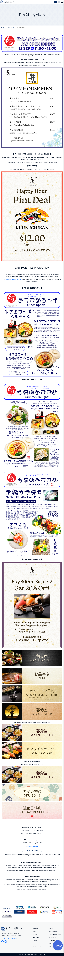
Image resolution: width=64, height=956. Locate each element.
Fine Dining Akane (21, 27)
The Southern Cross (38, 947)
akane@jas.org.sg (32, 846)
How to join (36, 937)
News (34, 943)
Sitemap (51, 928)
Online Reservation (32, 850)
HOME (3, 27)
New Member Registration (58, 945)
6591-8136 (7, 938)
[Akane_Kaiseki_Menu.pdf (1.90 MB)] (32, 658)
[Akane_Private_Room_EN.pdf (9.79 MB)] (32, 711)
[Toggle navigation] (62, 2)
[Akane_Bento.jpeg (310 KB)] (32, 732)
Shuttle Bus (52, 940)
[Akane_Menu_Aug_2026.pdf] (32, 676)
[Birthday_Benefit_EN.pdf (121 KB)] (32, 810)
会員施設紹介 (10, 27)
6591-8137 (14, 938)
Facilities (35, 934)
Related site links (53, 931)
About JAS (35, 928)
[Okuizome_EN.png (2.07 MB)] (32, 792)
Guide (34, 931)
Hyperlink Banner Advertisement (7, 907)
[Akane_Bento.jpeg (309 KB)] (32, 774)
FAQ (50, 943)
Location (35, 940)
